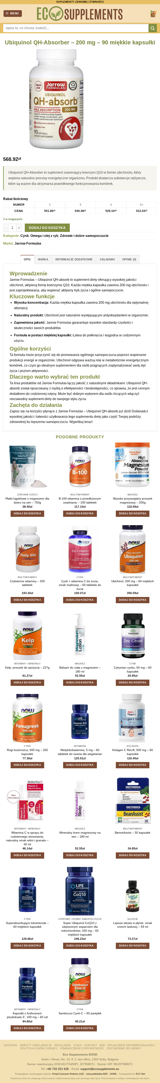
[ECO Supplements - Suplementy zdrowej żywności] (80, 13)
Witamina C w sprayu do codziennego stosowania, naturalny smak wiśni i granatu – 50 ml (27, 838)
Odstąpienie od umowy (124, 1048)
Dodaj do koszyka (47, 228)
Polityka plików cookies (38, 1048)
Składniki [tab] (107, 259)
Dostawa (10, 1045)
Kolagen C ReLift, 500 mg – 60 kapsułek (132, 752)
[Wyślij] (153, 28)
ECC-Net (140, 1074)
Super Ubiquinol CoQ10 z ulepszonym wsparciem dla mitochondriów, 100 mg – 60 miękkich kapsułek (80, 928)
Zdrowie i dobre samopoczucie (84, 235)
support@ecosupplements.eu (99, 1069)
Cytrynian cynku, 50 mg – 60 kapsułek (132, 669)
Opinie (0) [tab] (129, 259)
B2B (102, 1045)
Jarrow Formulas (28, 243)
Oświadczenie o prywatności (82, 1048)
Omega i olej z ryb (44, 235)
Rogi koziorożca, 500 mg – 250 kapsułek (27, 752)
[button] (13, 13)
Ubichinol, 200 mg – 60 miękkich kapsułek (132, 583)
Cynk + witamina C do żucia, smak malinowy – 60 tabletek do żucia (80, 585)
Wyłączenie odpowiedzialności (131, 1045)
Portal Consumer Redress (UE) (68, 1074)
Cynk (24, 235)
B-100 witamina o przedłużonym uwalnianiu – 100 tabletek (80, 500)
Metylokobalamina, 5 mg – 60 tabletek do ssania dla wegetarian (80, 752)
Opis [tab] (27, 259)
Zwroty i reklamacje (36, 1045)
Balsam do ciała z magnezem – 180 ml (80, 669)
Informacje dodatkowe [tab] (73, 259)
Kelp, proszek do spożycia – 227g (27, 667)
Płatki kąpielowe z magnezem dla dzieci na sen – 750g (27, 500)
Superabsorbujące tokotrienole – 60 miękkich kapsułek (27, 925)
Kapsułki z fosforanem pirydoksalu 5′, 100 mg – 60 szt (27, 1015)
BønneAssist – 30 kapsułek (132, 832)
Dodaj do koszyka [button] (27, 513)
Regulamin (63, 1045)
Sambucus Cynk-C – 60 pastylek (80, 1013)
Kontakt (91, 1045)
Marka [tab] (43, 259)
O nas (78, 1045)
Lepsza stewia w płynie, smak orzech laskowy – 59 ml (132, 925)
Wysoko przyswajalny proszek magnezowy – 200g (132, 500)
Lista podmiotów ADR (97, 1074)
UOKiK (113, 1074)
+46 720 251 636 (57, 1069)
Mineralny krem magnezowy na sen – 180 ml (80, 834)
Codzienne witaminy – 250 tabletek (27, 583)
